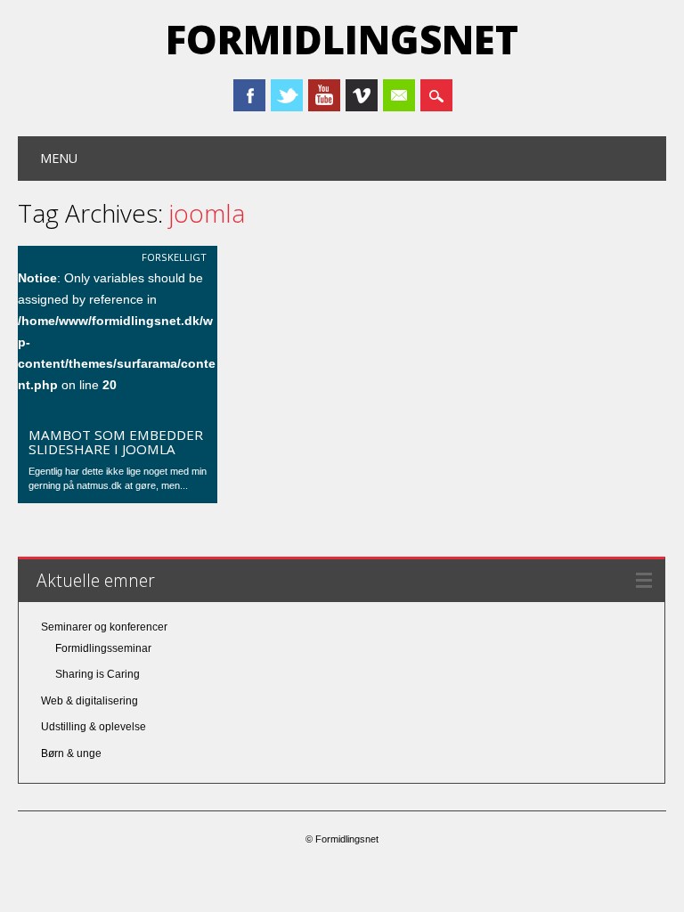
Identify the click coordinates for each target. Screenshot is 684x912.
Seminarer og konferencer (104, 627)
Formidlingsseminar (103, 648)
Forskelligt (174, 257)
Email (399, 95)
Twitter (287, 95)
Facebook (249, 95)
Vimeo (362, 95)
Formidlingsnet (342, 39)
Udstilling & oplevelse (93, 727)
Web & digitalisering (89, 701)
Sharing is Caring (97, 674)
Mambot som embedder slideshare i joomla (115, 442)
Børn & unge (71, 753)
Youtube (324, 95)
